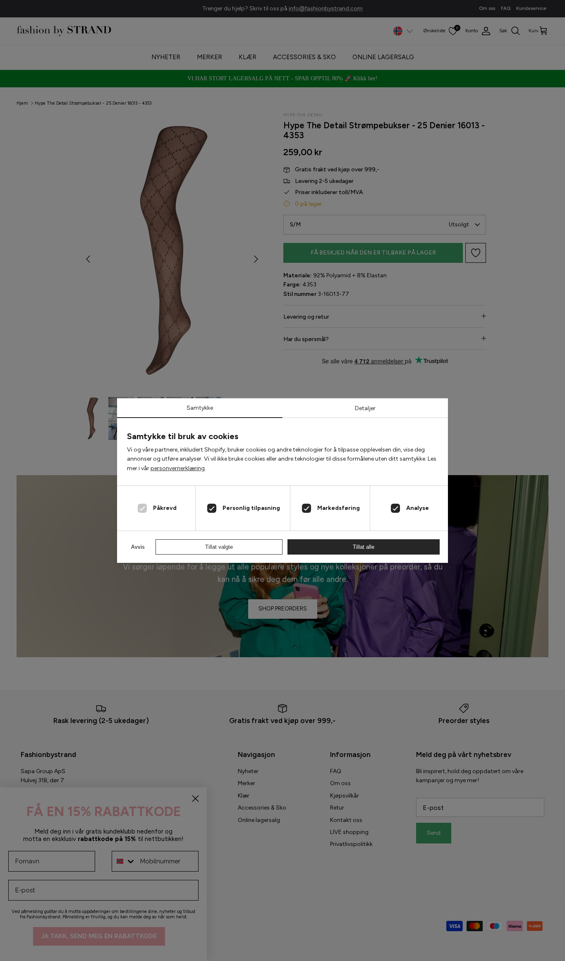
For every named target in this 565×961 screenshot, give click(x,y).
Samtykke (200, 407)
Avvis (138, 547)
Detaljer (365, 408)
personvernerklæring (178, 468)
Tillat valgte (219, 547)
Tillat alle (363, 547)
